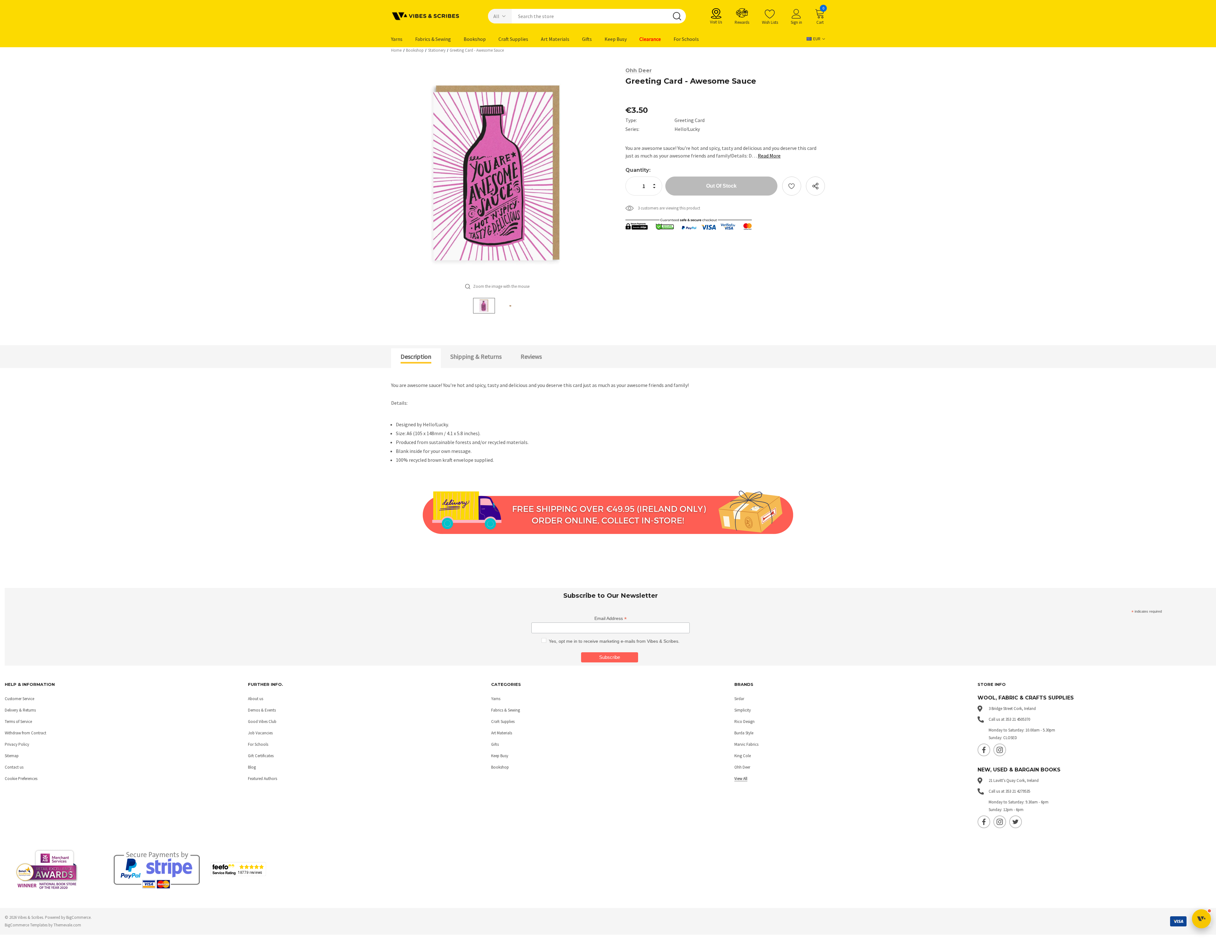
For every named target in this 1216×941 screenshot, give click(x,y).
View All (740, 778)
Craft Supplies (503, 721)
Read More (769, 155)
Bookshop (500, 767)
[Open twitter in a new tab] (1015, 821)
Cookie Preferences (21, 778)
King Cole (742, 755)
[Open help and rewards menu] (1201, 918)
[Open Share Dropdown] (815, 186)
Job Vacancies (260, 733)
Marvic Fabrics (746, 744)
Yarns (495, 698)
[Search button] (677, 16)
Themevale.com (67, 925)
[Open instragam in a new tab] (999, 750)
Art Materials (501, 733)
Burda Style (743, 733)
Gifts (495, 744)
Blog (252, 767)
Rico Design (744, 721)
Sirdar (739, 698)
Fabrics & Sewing (505, 710)
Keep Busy (499, 755)
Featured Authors (262, 778)
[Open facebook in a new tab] (984, 750)
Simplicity (742, 710)
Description (416, 356)
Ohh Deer (742, 767)
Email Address (610, 619)
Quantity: (637, 170)
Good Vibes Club (262, 721)
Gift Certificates (261, 755)
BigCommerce (78, 917)
